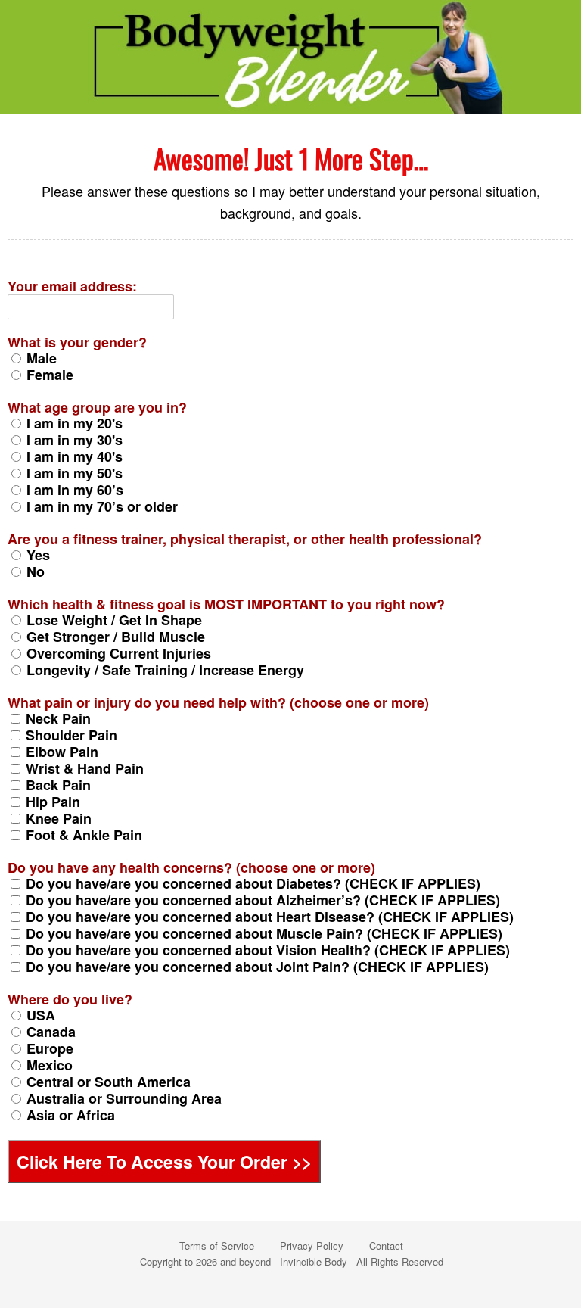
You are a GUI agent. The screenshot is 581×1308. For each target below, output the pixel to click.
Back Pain (58, 785)
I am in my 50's (74, 473)
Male (41, 358)
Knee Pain (59, 818)
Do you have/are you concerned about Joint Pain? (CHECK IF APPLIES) (257, 966)
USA (40, 1015)
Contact (386, 1245)
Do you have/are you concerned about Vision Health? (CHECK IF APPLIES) (268, 950)
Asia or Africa (70, 1115)
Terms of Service (216, 1245)
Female (49, 375)
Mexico (49, 1065)
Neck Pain (58, 718)
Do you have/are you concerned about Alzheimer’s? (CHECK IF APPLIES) (263, 900)
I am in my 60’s (74, 490)
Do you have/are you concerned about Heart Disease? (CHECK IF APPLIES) (270, 916)
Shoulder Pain (71, 735)
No (35, 571)
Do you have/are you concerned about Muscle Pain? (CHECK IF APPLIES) (264, 933)
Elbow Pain (62, 751)
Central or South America (108, 1082)
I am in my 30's (74, 440)
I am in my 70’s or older (102, 506)
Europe (49, 1048)
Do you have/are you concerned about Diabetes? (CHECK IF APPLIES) (253, 883)
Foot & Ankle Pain (84, 835)
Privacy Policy (311, 1245)
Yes (38, 555)
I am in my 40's (74, 456)
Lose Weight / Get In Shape (114, 620)
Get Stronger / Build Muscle (115, 636)
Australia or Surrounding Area (124, 1098)
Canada (51, 1032)
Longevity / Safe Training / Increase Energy (165, 670)
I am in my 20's (74, 423)
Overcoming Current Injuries (118, 653)
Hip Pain (53, 801)
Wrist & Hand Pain (85, 768)
